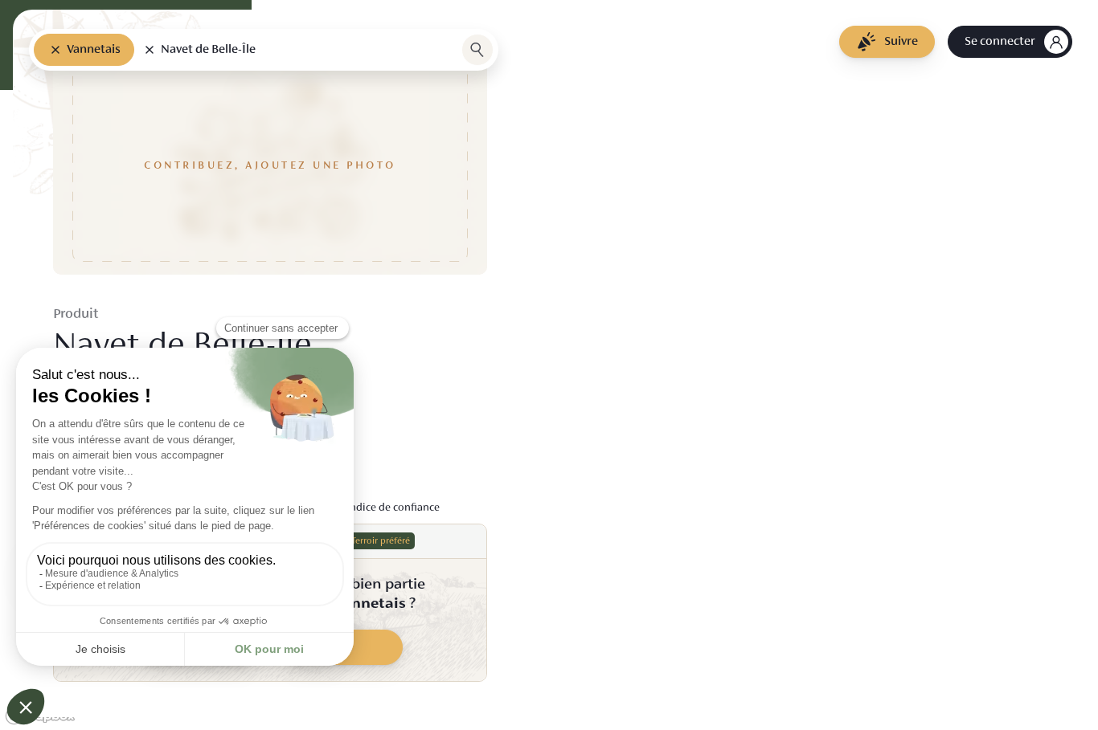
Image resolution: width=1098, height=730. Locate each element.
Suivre (901, 41)
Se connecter (999, 41)
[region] (549, 365)
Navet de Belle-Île (208, 49)
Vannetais (94, 49)
